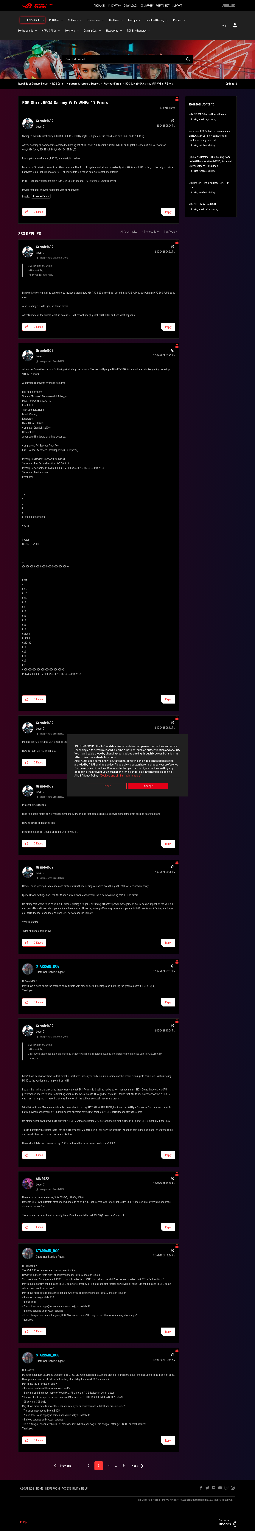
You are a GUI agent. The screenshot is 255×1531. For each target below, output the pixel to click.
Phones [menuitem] (177, 20)
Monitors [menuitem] (70, 30)
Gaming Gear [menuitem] (90, 30)
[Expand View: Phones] (184, 20)
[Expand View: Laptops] (140, 20)
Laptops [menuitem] (132, 20)
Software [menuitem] (73, 20)
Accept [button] (148, 786)
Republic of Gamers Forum (33, 83)
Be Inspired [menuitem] (33, 19)
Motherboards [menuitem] (25, 30)
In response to (53, 257)
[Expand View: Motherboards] (36, 30)
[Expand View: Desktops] (122, 20)
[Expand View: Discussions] (103, 20)
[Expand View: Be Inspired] (43, 20)
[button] (26, 212)
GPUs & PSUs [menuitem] (49, 30)
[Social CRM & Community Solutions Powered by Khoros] (227, 1523)
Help (224, 25)
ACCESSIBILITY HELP (75, 1488)
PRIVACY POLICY (170, 1500)
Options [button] (230, 83)
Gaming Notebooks (200, 145)
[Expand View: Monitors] (78, 30)
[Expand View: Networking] (121, 30)
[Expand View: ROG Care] (62, 20)
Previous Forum (112, 83)
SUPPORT (177, 5)
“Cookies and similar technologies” (120, 775)
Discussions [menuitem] (93, 20)
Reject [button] (107, 786)
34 (123, 1465)
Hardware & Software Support (83, 83)
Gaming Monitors (199, 119)
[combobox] (127, 59)
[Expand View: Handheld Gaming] (167, 20)
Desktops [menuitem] (114, 20)
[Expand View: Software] (81, 20)
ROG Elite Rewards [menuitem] (137, 30)
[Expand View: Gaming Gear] (100, 30)
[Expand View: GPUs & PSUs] (59, 30)
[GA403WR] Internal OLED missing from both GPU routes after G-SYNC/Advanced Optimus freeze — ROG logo (210, 161)
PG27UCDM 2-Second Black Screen (207, 114)
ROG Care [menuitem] (54, 20)
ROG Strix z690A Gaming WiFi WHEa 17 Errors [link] (149, 83)
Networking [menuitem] (112, 30)
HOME (39, 1488)
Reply (168, 212)
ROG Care (57, 83)
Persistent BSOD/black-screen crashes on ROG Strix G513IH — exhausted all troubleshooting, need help (209, 136)
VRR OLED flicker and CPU (202, 204)
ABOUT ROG (27, 1488)
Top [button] (25, 1522)
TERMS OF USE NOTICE (149, 1500)
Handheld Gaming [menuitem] (155, 20)
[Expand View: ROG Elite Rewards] (149, 30)
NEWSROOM (52, 1488)
